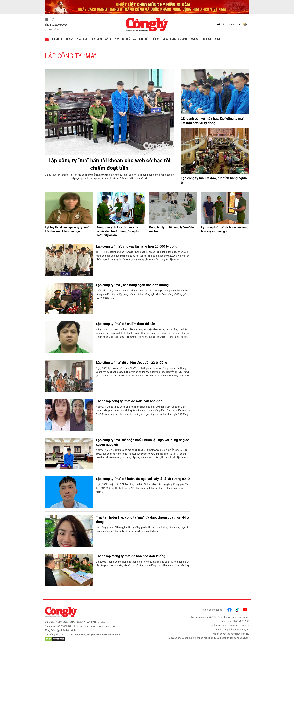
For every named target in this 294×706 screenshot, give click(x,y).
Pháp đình (82, 39)
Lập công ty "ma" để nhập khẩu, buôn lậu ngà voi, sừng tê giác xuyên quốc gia (142, 442)
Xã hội (108, 39)
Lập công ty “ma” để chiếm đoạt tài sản (125, 323)
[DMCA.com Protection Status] (95, 639)
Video (218, 39)
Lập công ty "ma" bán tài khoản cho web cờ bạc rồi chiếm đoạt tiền (109, 164)
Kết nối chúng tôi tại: (212, 609)
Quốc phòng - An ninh (174, 39)
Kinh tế (143, 39)
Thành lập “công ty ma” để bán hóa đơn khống (130, 556)
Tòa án (69, 39)
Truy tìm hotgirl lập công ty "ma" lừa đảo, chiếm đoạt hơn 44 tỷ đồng (143, 519)
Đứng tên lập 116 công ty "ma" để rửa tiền (171, 229)
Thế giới (154, 39)
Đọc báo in (54, 29)
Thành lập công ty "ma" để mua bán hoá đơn (129, 401)
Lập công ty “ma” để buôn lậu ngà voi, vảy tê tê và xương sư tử (143, 478)
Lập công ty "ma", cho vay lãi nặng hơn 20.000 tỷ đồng (136, 246)
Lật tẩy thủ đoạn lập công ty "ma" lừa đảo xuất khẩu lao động (67, 229)
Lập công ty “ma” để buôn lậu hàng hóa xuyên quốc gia (224, 229)
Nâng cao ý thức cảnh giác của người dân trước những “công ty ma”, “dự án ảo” (118, 231)
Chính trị (57, 39)
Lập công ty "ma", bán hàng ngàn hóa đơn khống (132, 285)
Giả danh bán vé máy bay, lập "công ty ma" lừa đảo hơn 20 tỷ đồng (212, 120)
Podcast (195, 39)
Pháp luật (96, 39)
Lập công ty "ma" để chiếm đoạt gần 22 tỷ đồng (131, 362)
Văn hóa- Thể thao (125, 39)
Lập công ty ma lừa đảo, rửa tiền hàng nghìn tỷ (214, 180)
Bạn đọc (207, 39)
